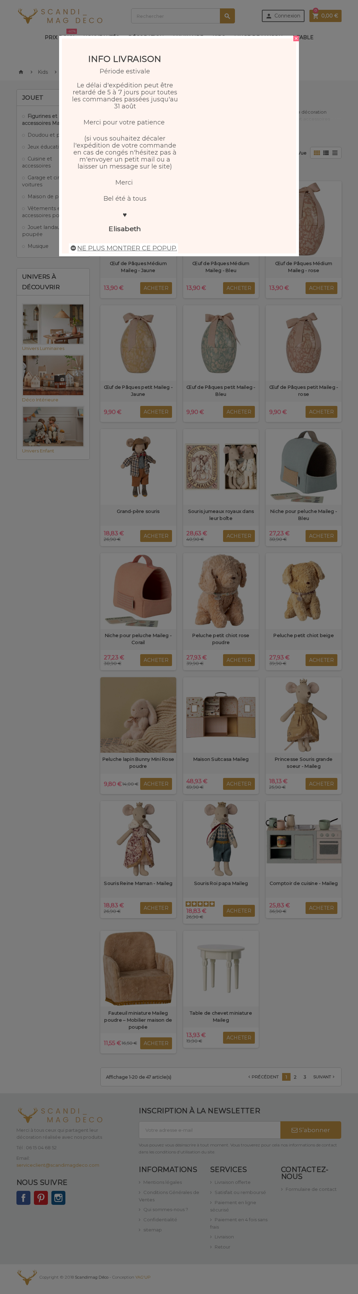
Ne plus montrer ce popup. (127, 248)
